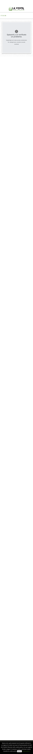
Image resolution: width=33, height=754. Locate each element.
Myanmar (6, 543)
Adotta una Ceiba (8, 566)
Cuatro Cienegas (8, 553)
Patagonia (6, 535)
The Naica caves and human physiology (13, 467)
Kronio (5, 548)
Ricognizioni (7, 563)
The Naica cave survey (8, 473)
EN (5, 15)
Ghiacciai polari (8, 561)
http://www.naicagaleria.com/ (16, 465)
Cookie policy (26, 751)
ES (3, 15)
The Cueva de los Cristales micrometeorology (14, 469)
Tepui (5, 529)
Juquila (5, 556)
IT (1, 15)
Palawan (6, 532)
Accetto (19, 751)
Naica (5, 550)
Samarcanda (7, 537)
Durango (6, 558)
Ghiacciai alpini (8, 540)
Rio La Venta (7, 545)
